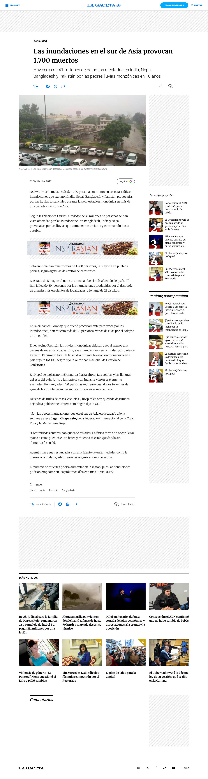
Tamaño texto (43, 504)
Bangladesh (68, 490)
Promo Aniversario (174, 5)
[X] (147, 768)
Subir (186, 768)
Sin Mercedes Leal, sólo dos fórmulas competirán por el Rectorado (80, 676)
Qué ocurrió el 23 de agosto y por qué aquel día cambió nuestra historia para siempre (176, 343)
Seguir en (124, 181)
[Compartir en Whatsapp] (55, 87)
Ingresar (198, 5)
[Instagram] (138, 768)
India (42, 490)
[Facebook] (156, 768)
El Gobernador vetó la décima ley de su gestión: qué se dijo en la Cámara (169, 676)
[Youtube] (173, 768)
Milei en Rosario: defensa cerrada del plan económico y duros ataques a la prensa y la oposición (176, 243)
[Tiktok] (164, 768)
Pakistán (53, 490)
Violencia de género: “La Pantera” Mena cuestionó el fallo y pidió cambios (37, 676)
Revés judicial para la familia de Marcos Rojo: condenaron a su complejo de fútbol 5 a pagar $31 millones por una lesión (38, 624)
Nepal (33, 490)
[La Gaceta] (104, 5)
